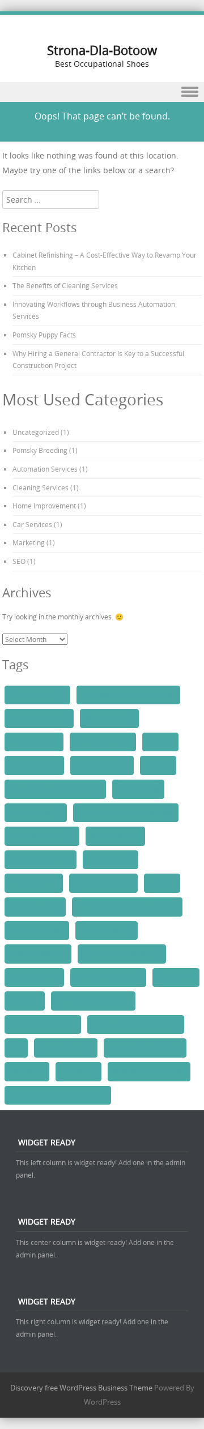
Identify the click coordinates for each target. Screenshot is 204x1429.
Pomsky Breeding (39, 450)
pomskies (25, 1000)
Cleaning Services (40, 487)
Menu (102, 92)
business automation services (128, 695)
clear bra (158, 765)
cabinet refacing (34, 742)
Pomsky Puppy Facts (44, 334)
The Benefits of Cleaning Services (65, 285)
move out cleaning (38, 953)
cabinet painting (109, 718)
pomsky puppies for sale (93, 1000)
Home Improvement (44, 505)
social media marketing (145, 1047)
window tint (78, 1071)
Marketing (28, 542)
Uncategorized (35, 432)
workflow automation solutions (58, 1095)
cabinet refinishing (103, 742)
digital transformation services (125, 812)
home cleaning (110, 859)
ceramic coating (34, 765)
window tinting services (149, 1071)
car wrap (160, 742)
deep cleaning (138, 789)
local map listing (35, 906)
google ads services (40, 859)
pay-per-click (176, 977)
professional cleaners (43, 1024)
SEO (19, 561)
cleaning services (102, 765)
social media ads (65, 1047)
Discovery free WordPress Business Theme (81, 1388)
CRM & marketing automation (55, 789)
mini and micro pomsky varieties (127, 906)
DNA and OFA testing (42, 836)
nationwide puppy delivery (122, 953)
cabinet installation (39, 718)
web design (27, 1071)
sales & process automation (135, 1024)
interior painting (34, 883)
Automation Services (45, 468)
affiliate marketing (37, 695)
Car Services (32, 524)
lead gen (162, 883)
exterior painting (115, 836)
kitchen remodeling (103, 883)
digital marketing (36, 812)
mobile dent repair (37, 930)
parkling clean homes (108, 977)
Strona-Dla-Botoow (102, 50)
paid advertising (34, 977)
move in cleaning (106, 930)
